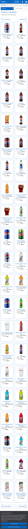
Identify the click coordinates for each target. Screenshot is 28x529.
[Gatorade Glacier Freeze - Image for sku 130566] (7, 394)
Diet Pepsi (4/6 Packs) (7, 57)
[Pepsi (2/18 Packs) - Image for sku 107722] (7, 302)
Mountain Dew (21, 240)
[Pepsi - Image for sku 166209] (7, 234)
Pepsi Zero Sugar (7, 447)
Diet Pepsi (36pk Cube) (6, 34)
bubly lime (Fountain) (7, 332)
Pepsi (7, 240)
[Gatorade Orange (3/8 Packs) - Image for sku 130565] (7, 417)
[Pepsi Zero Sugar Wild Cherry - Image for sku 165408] (21, 142)
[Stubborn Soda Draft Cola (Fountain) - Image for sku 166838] (21, 188)
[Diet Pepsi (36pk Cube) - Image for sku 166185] (7, 27)
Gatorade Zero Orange (21, 286)
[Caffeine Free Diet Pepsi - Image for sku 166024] (7, 73)
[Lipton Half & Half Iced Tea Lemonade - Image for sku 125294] (7, 348)
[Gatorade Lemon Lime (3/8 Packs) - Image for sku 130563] (21, 394)
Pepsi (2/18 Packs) (7, 309)
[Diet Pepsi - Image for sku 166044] (21, 27)
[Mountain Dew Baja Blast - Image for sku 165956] (21, 211)
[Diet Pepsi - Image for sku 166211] (7, 257)
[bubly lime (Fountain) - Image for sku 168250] (7, 325)
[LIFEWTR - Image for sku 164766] (21, 165)
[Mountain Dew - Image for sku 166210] (21, 234)
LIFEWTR (21, 172)
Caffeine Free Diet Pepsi (7, 80)
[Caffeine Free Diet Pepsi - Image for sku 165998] (21, 119)
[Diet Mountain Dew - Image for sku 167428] (7, 463)
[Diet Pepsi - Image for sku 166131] (21, 96)
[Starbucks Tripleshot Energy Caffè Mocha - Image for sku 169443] (21, 486)
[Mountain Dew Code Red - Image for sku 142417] (21, 325)
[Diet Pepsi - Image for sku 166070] (21, 50)
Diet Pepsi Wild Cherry (7, 103)
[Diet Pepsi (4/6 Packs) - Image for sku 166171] (7, 50)
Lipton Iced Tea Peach (7, 195)
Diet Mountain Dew (7, 470)
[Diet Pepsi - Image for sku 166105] (21, 73)
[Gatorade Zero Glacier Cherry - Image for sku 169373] (7, 371)
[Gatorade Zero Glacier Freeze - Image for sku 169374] (21, 440)
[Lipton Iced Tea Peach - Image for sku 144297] (7, 188)
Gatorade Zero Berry (21, 470)
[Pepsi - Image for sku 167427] (21, 348)
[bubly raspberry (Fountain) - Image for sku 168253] (21, 371)
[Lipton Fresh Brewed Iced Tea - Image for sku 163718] (7, 119)
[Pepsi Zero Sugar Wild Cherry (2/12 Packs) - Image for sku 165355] (7, 142)
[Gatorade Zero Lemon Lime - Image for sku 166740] (7, 280)
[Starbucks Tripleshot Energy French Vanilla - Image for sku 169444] (7, 486)
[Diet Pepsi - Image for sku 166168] (7, 165)
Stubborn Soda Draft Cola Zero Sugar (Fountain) (7, 219)
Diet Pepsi (20, 34)
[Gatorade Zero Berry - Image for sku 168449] (21, 463)
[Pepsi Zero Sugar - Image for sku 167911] (7, 440)
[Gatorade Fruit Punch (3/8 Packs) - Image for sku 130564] (21, 417)
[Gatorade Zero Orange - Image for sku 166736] (21, 280)
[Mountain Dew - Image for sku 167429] (21, 302)
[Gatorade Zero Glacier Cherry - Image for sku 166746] (21, 257)
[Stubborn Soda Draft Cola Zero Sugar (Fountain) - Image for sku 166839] (7, 211)
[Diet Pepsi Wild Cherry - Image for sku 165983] (7, 96)
